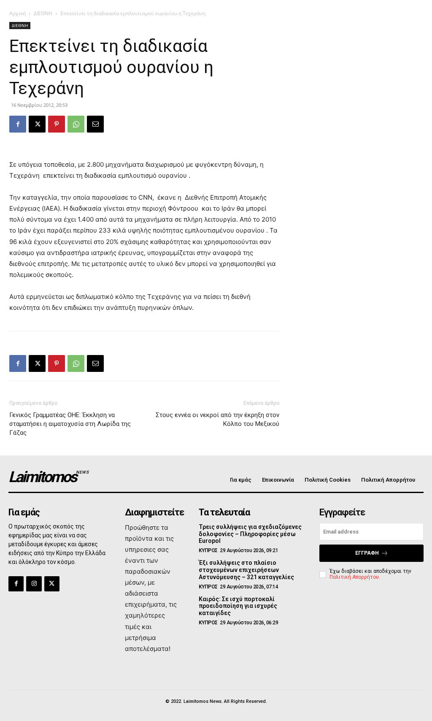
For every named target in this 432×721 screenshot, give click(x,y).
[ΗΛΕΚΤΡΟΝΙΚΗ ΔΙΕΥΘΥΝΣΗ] (95, 124)
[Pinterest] (56, 124)
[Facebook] (17, 124)
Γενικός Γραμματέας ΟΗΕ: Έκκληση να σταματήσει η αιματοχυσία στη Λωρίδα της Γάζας (70, 423)
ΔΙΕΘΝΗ (43, 13)
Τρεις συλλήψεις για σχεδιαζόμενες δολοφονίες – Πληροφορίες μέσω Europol (250, 534)
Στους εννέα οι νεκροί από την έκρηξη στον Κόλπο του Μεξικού (217, 419)
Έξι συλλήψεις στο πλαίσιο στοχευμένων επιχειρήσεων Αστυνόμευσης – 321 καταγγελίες (246, 569)
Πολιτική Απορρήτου (354, 577)
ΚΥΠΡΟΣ (208, 550)
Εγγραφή (367, 553)
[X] (37, 124)
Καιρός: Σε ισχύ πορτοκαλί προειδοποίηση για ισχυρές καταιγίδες (238, 606)
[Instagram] (33, 583)
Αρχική (17, 13)
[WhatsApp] (76, 124)
